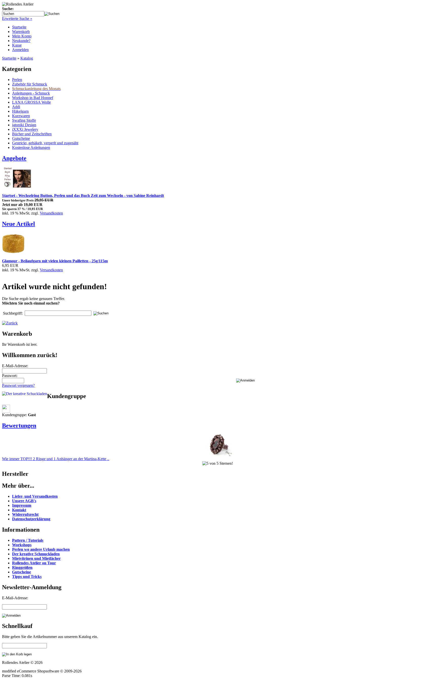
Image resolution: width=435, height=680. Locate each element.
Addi (16, 107)
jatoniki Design (24, 125)
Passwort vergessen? (18, 385)
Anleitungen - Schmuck (31, 93)
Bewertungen (19, 425)
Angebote (14, 158)
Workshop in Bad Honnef (32, 98)
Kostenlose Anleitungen (31, 147)
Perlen (17, 79)
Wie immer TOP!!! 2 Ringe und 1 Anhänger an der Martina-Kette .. (55, 459)
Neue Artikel (18, 224)
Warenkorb (21, 31)
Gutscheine (21, 138)
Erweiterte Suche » (17, 18)
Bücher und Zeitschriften (32, 134)
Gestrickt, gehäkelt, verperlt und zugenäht (45, 143)
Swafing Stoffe (24, 120)
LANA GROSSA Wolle (31, 102)
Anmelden (20, 50)
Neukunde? (21, 40)
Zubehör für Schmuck (29, 84)
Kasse (17, 45)
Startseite (19, 27)
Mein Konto (21, 36)
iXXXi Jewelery (25, 129)
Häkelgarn (20, 111)
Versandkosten (51, 213)
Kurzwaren (21, 116)
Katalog (26, 58)
